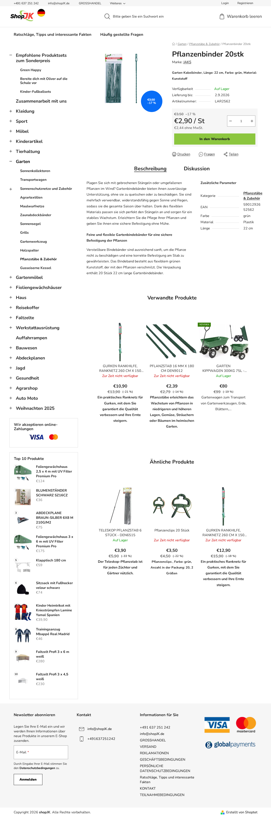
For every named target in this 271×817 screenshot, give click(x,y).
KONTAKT (148, 788)
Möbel (22, 131)
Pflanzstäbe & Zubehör (38, 259)
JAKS (187, 62)
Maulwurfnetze (32, 206)
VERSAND (148, 746)
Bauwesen (26, 348)
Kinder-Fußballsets (35, 91)
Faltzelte (25, 318)
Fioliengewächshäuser (39, 287)
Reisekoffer (27, 308)
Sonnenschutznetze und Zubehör (46, 188)
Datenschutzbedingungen (37, 768)
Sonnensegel (30, 223)
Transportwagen (33, 179)
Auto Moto (27, 398)
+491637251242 (101, 738)
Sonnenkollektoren (35, 171)
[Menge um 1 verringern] (230, 121)
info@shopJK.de (58, 3)
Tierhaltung (28, 151)
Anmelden (28, 779)
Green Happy (30, 70)
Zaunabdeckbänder (35, 215)
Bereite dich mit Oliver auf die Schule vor (43, 80)
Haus (21, 298)
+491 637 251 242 (26, 3)
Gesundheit (27, 378)
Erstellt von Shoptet (242, 812)
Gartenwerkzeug (33, 241)
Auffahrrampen (31, 338)
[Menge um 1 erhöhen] (252, 121)
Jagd (20, 368)
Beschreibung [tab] (150, 168)
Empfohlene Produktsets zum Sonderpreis (41, 58)
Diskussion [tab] (197, 168)
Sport (21, 121)
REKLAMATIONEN (154, 753)
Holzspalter (29, 250)
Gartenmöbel (29, 277)
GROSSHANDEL (90, 3)
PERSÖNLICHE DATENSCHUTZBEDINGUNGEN (165, 768)
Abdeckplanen (30, 358)
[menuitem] (52, 34)
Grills (24, 232)
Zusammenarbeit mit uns (41, 101)
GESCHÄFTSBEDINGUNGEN (162, 759)
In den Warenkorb (214, 139)
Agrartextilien (31, 197)
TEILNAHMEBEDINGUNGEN (162, 795)
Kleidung (25, 111)
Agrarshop (26, 388)
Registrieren (245, 3)
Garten (23, 162)
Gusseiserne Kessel (35, 268)
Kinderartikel (29, 141)
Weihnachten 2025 (35, 408)
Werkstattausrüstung (38, 328)
